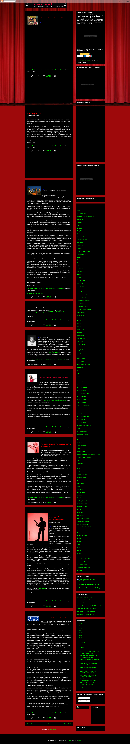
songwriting (80, 489)
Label (78, 347)
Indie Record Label (82, 306)
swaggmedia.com (82, 506)
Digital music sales (82, 254)
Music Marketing (81, 402)
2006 (80, 638)
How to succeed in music (84, 295)
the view (79, 530)
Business (79, 234)
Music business (81, 390)
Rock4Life (80, 463)
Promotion (80, 440)
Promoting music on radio (84, 437)
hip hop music (81, 289)
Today (78, 532)
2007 (80, 635)
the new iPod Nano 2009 (84, 527)
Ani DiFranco (80, 219)
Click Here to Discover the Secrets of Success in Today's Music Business (46, 69)
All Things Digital (81, 213)
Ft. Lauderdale (81, 280)
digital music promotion (83, 251)
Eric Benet (80, 265)
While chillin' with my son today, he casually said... (89, 668)
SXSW (79, 509)
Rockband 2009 (81, 466)
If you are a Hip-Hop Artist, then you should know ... (89, 664)
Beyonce (79, 228)
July (82, 649)
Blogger (80, 740)
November (84, 640)
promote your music (82, 434)
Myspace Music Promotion (84, 425)
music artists (80, 382)
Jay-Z (78, 318)
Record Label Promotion (84, 457)
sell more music (81, 477)
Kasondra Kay (81, 338)
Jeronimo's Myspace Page (84, 597)
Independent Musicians (83, 300)
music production (82, 411)
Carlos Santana (81, 236)
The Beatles (80, 515)
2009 (80, 630)
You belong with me (82, 564)
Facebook (80, 268)
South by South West (83, 500)
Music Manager (81, 399)
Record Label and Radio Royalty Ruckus (88, 454)
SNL (78, 480)
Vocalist (79, 553)
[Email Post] (54, 76)
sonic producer (81, 492)
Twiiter (79, 538)
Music (78, 379)
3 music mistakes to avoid (84, 207)
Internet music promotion (84, 309)
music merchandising (83, 405)
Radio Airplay (80, 443)
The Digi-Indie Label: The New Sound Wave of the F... (88, 675)
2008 (80, 633)
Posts (81, 698)
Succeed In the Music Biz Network (89, 584)
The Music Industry (82, 524)
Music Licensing (81, 396)
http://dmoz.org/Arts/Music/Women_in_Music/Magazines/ (54, 400)
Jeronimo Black (81, 321)
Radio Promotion (81, 445)
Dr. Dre (79, 257)
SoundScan (80, 498)
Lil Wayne (80, 353)
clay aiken (80, 242)
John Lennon (80, 326)
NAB (78, 428)
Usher (78, 544)
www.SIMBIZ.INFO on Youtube (85, 614)
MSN (78, 373)
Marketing (80, 367)
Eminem (79, 260)
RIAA (78, 460)
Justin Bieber (80, 329)
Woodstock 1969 (81, 561)
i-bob (70, 740)
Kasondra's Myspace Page (84, 600)
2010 (80, 628)
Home (49, 724)
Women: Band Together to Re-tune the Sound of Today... (88, 671)
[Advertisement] (49, 90)
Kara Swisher (81, 335)
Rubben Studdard (82, 474)
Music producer (81, 408)
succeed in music (82, 503)
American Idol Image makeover (86, 216)
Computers (80, 245)
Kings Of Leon (81, 344)
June (82, 687)
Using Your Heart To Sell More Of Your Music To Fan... (89, 652)
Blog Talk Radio (81, 231)
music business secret (83, 393)
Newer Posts (31, 724)
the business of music (83, 521)
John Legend (80, 324)
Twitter (79, 541)
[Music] (79, 707)
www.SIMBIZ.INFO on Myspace (86, 611)
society (79, 486)
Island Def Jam (81, 312)
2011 (80, 625)
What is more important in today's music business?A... (89, 660)
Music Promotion (81, 414)
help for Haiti (80, 286)
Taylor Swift (80, 512)
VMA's (79, 550)
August (83, 647)
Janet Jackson (81, 315)
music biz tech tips (82, 387)
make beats (80, 361)
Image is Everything (82, 297)
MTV (78, 376)
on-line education (82, 431)
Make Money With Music (84, 364)
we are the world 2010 (83, 559)
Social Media (80, 483)
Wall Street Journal (82, 556)
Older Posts (67, 724)
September (84, 644)
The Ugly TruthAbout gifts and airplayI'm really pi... (88, 656)
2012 (80, 623)
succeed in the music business (35, 293)
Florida (79, 277)
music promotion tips (83, 416)
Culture (79, 248)
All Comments (83, 700)
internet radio (84, 191)
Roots (78, 471)
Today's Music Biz (82, 535)
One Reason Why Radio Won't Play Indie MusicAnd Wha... (88, 679)
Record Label (81, 451)
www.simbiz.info (42, 588)
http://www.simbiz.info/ (32, 279)
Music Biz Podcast (82, 603)
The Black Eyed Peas (83, 518)
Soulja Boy (80, 495)
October (83, 642)
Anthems (79, 222)
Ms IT (78, 370)
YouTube (79, 570)
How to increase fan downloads (86, 292)
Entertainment (81, 263)
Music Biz (79, 384)
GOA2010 (80, 283)
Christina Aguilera (82, 239)
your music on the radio (83, 567)
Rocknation (80, 469)
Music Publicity (81, 419)
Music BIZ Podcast (92, 191)
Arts (78, 225)
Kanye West (80, 332)
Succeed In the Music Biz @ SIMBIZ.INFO (89, 606)
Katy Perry (80, 341)
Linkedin (79, 355)
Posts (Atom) (52, 729)
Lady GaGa (80, 350)
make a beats (81, 358)
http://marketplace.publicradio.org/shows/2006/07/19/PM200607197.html (45, 312)
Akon (78, 210)
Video (78, 547)
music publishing (81, 422)
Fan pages (80, 271)
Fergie (79, 274)
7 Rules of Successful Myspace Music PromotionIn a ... (89, 683)
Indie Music (80, 303)
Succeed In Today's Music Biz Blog (89, 588)
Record (79, 448)
